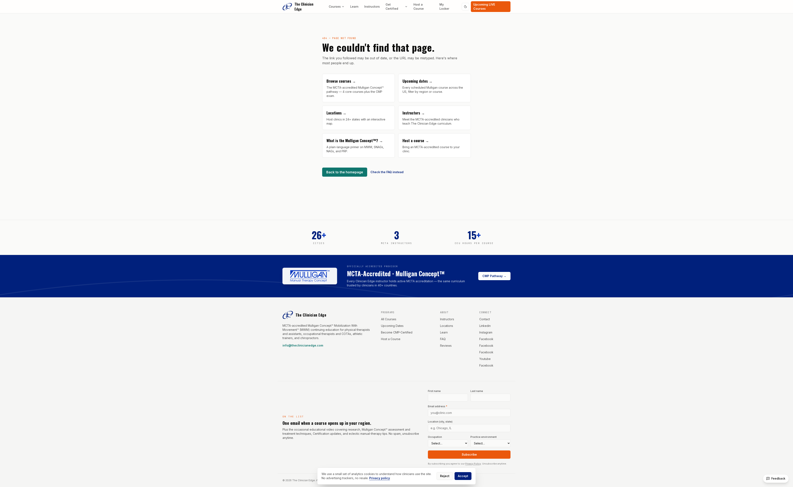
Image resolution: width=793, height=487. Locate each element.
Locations (446, 325)
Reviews (446, 345)
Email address (437, 406)
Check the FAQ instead (387, 172)
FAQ (443, 339)
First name (434, 391)
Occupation (435, 436)
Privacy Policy (473, 463)
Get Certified (392, 6)
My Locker (444, 6)
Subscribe (469, 454)
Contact (484, 319)
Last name (476, 391)
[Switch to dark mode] (465, 6)
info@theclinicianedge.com (303, 345)
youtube (485, 359)
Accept (463, 476)
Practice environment (483, 436)
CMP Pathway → (494, 276)
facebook (486, 339)
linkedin (485, 325)
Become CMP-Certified (396, 332)
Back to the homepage (344, 172)
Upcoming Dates (392, 325)
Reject (444, 476)
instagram (485, 332)
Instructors (372, 6)
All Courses (388, 319)
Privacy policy (379, 478)
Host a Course (418, 6)
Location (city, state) (440, 421)
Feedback (778, 478)
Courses (335, 6)
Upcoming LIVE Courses (484, 6)
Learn (354, 6)
